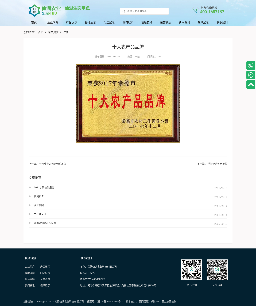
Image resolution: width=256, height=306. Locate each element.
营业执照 (39, 205)
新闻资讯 (31, 285)
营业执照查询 (169, 301)
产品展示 (45, 266)
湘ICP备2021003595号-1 (110, 301)
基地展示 (31, 273)
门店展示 (45, 273)
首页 (41, 32)
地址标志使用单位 (217, 163)
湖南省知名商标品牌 (45, 223)
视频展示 (45, 285)
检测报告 (39, 196)
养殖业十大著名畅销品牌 (52, 163)
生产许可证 (40, 214)
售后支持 (30, 279)
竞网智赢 (144, 301)
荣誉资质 (53, 32)
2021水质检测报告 (44, 187)
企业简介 (30, 266)
